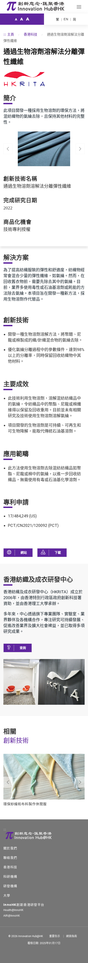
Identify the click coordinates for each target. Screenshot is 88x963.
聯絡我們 (10, 857)
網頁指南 (71, 936)
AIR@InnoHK (11, 915)
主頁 (10, 34)
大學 (6, 895)
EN (66, 19)
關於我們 (10, 848)
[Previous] (7, 149)
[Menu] (79, 7)
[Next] (80, 782)
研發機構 (10, 886)
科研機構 (10, 876)
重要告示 (54, 936)
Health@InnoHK (13, 910)
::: (4, 34)
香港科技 (30, 34)
